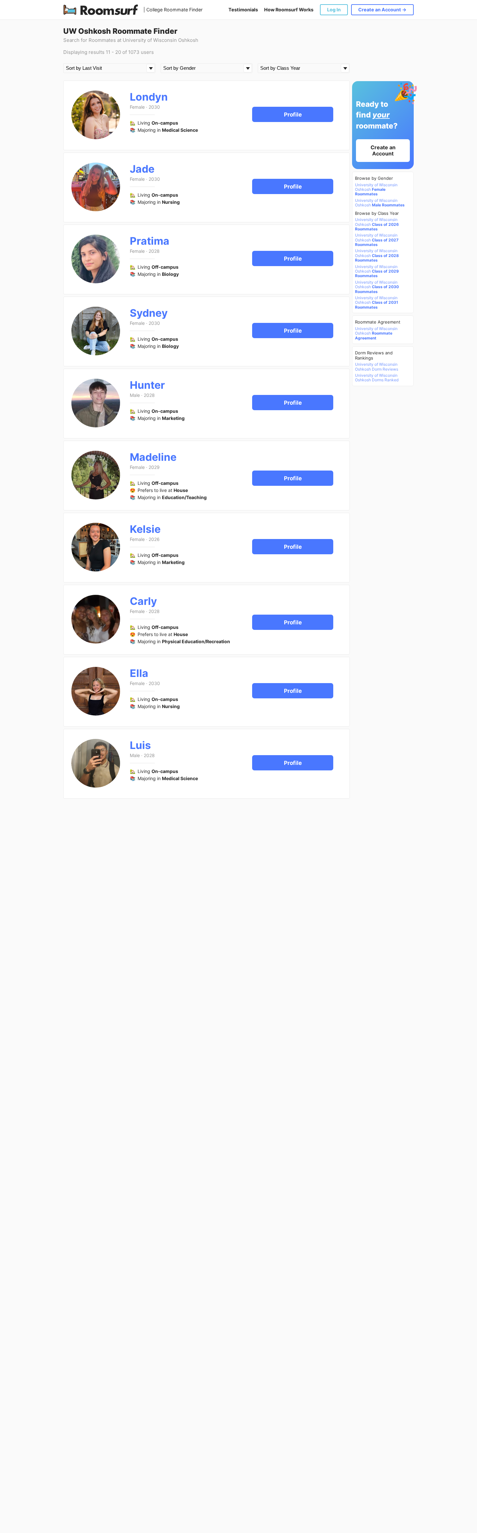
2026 (154, 539)
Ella (139, 673)
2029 (154, 467)
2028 (154, 251)
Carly (143, 601)
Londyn (149, 97)
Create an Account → (382, 9)
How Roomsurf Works (288, 9)
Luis (140, 745)
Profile (293, 114)
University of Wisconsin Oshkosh (376, 190)
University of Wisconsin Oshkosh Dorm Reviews (376, 366)
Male (135, 395)
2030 (154, 107)
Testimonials (243, 9)
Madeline (153, 457)
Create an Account (383, 150)
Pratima (149, 241)
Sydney (149, 313)
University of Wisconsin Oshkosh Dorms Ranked (376, 377)
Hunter (147, 385)
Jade (142, 169)
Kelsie (145, 529)
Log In (334, 9)
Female (137, 107)
